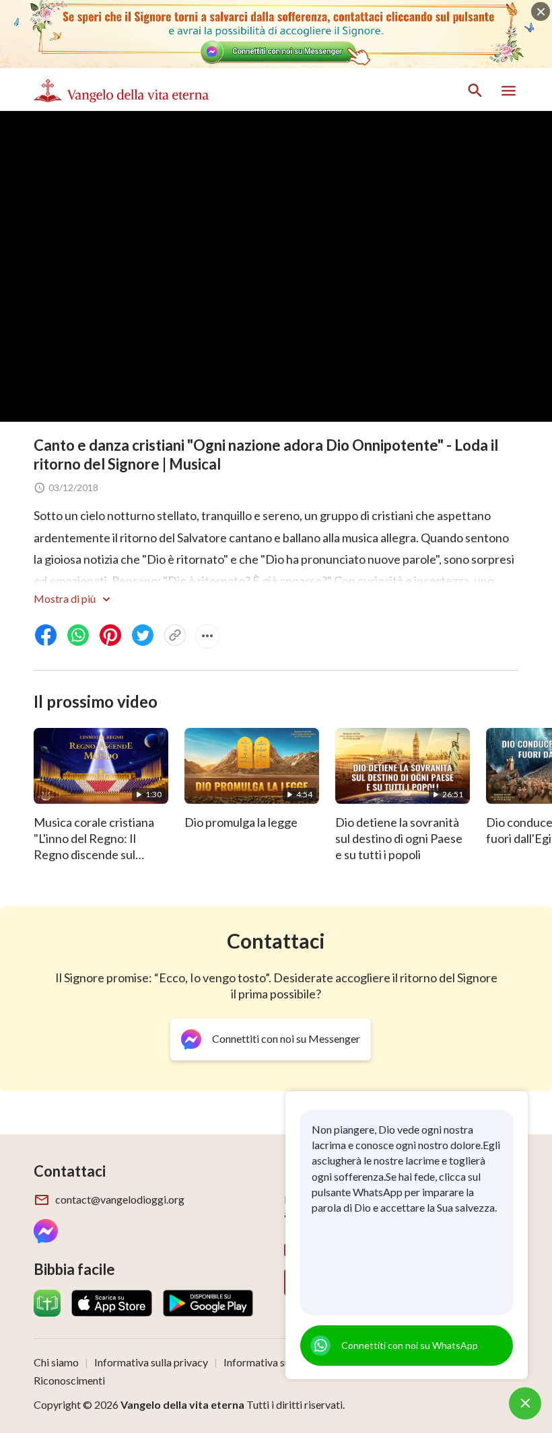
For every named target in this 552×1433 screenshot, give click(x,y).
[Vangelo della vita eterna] (121, 91)
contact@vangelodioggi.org (119, 1199)
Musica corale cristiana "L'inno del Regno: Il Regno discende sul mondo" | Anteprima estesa (94, 854)
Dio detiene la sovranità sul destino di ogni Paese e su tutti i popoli (398, 838)
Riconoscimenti (69, 1380)
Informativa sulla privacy (151, 1362)
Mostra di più (66, 598)
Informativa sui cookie (274, 1362)
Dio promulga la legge (241, 822)
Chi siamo (56, 1362)
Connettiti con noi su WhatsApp (409, 1345)
